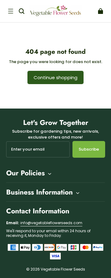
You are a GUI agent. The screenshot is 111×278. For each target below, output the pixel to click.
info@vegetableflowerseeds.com (51, 222)
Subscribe (89, 149)
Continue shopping (55, 77)
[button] (10, 11)
